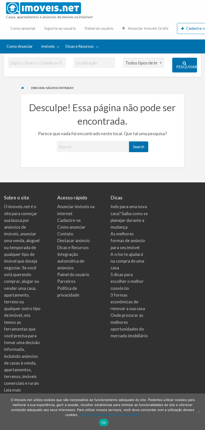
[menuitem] (23, 28)
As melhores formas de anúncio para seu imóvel (127, 240)
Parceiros (66, 281)
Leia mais (12, 390)
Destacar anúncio (73, 240)
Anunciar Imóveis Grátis (147, 28)
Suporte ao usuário (60, 28)
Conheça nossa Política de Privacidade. (109, 415)
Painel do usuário (99, 28)
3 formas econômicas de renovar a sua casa (127, 301)
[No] (198, 411)
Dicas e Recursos (79, 46)
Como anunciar (23, 28)
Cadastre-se (69, 220)
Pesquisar (186, 66)
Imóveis (48, 46)
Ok (104, 423)
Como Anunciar (19, 46)
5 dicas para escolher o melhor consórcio (127, 281)
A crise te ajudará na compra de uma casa (127, 261)
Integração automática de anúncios (70, 261)
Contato (65, 233)
